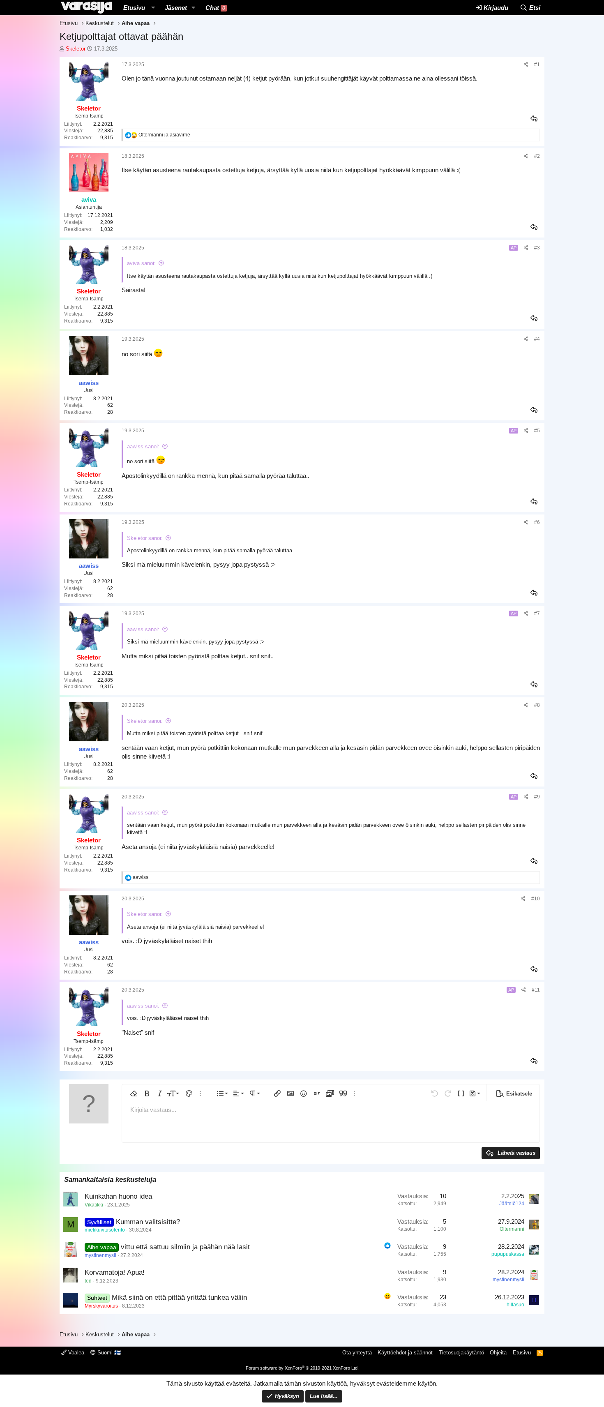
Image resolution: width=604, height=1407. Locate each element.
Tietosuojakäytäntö (461, 1352)
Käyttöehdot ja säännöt (405, 1352)
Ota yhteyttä (357, 1352)
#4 (537, 339)
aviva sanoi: (141, 263)
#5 (537, 431)
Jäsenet (176, 7)
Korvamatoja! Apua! (115, 1272)
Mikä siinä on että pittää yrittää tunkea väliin (179, 1297)
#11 (536, 990)
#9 (537, 797)
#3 (537, 248)
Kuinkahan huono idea (118, 1196)
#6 (537, 522)
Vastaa (534, 119)
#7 (537, 613)
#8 (537, 705)
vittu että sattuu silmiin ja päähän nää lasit (185, 1247)
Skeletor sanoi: (145, 538)
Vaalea (75, 1352)
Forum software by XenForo (302, 1367)
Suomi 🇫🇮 (108, 1352)
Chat (215, 7)
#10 (535, 899)
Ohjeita (498, 1352)
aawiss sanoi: (143, 446)
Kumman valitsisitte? (148, 1222)
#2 (537, 156)
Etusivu (134, 7)
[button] (153, 7)
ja (164, 135)
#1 (537, 64)
